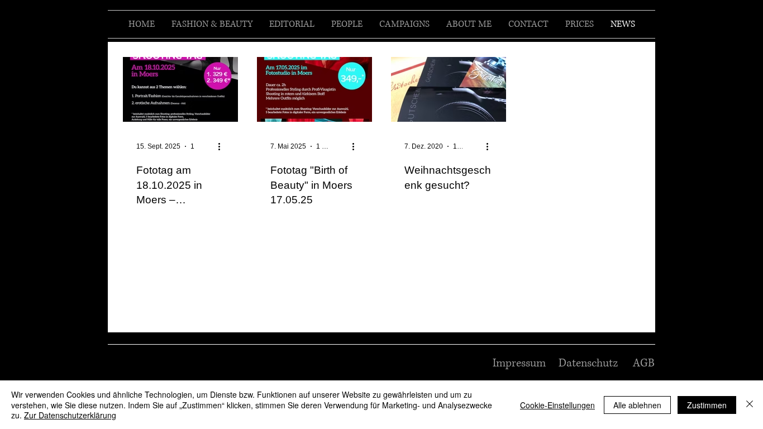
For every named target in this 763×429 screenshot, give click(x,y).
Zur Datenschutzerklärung (70, 415)
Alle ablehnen (637, 405)
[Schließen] (749, 404)
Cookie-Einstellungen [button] (557, 405)
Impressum (519, 363)
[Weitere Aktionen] (223, 146)
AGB (644, 363)
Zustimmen (707, 405)
